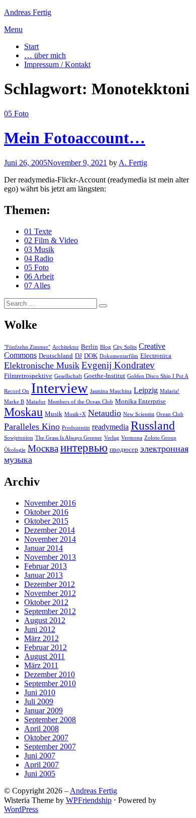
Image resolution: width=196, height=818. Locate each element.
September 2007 (50, 746)
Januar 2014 (43, 548)
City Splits (125, 347)
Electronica (155, 355)
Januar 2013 (43, 575)
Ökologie (15, 450)
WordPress (21, 809)
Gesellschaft (68, 376)
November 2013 (50, 557)
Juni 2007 (39, 755)
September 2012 (50, 611)
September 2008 (50, 719)
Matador (36, 401)
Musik (53, 414)
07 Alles (37, 285)
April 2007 (41, 764)
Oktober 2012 (46, 602)
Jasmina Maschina (111, 391)
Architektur (65, 347)
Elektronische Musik (41, 365)
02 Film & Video (51, 240)
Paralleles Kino (32, 427)
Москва (43, 448)
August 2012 (44, 620)
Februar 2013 (45, 566)
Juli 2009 (38, 701)
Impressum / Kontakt (57, 64)
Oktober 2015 (46, 521)
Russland (153, 425)
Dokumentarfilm (119, 356)
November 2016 (50, 503)
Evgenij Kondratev (118, 365)
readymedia (110, 427)
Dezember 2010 (49, 674)
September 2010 (50, 683)
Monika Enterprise (140, 401)
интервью (84, 448)
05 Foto (16, 113)
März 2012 (41, 638)
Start (31, 46)
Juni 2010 (39, 692)
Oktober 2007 (46, 737)
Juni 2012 (39, 629)
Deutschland (56, 355)
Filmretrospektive (28, 375)
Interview (59, 388)
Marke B (14, 401)
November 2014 (50, 539)
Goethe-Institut (104, 375)
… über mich (45, 55)
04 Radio (38, 258)
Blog (105, 347)
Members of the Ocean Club (80, 401)
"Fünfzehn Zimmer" (27, 347)
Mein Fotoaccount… (74, 138)
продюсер (124, 449)
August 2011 (44, 656)
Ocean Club (169, 414)
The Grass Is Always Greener (68, 438)
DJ (78, 355)
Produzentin (76, 428)
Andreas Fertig (27, 12)
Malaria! (169, 391)
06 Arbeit (39, 276)
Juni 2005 (39, 773)
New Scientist (138, 414)
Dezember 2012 (49, 584)
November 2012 (50, 593)
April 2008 (41, 728)
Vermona (131, 438)
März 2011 (41, 665)
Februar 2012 (45, 647)
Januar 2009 (43, 710)
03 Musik (39, 249)
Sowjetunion (18, 438)
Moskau (23, 412)
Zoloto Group (160, 438)
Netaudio (104, 413)
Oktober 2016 (46, 512)
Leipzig (146, 390)
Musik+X (75, 414)
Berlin (89, 346)
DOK (90, 355)
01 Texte (38, 231)
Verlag (111, 438)
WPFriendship (89, 800)
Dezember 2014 (49, 530)
